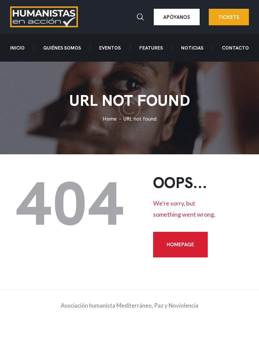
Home (110, 119)
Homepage (180, 244)
